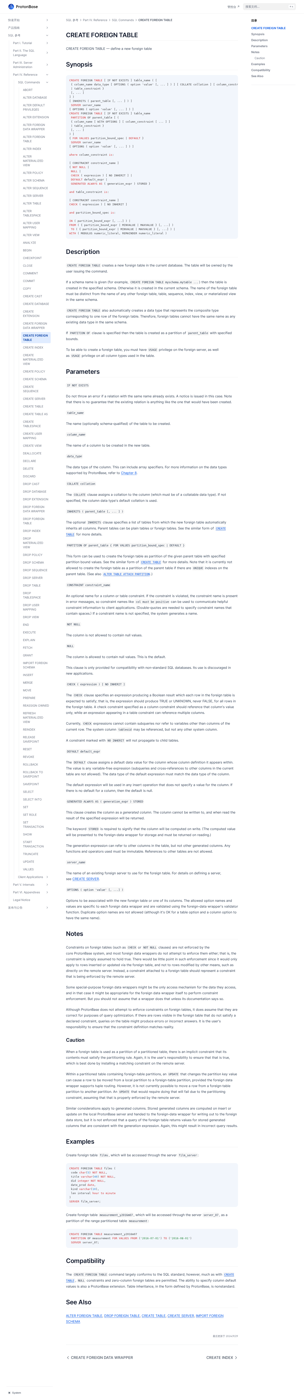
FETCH (27, 647)
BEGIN (27, 250)
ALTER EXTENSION (36, 117)
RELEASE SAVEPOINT (31, 739)
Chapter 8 (129, 473)
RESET (27, 749)
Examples (258, 64)
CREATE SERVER (34, 398)
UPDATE (28, 861)
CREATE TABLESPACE (32, 424)
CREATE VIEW (32, 445)
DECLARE (29, 461)
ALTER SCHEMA (33, 180)
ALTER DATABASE (35, 97)
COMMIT (29, 281)
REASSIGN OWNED (36, 705)
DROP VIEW (31, 617)
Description (259, 40)
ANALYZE (29, 242)
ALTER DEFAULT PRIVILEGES (34, 107)
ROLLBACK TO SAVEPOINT (33, 774)
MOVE (27, 690)
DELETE (28, 468)
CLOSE (27, 265)
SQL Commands (29, 82)
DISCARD (29, 476)
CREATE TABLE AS (35, 414)
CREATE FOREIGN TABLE (35, 338)
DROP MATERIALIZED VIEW (33, 543)
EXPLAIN (29, 640)
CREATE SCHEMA (35, 379)
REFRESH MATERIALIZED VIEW (33, 717)
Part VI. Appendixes (26, 892)
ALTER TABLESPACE (32, 213)
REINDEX (29, 729)
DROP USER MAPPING (31, 607)
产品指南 (14, 27)
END (26, 624)
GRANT (28, 655)
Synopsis (258, 34)
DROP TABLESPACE (32, 595)
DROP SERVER (33, 577)
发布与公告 (15, 907)
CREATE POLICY (34, 371)
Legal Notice (21, 900)
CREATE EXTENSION (31, 314)
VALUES (28, 869)
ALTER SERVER (33, 195)
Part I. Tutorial (22, 43)
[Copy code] (233, 80)
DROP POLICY (32, 555)
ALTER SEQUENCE (35, 188)
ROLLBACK (30, 764)
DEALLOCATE (32, 453)
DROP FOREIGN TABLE (33, 521)
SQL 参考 (14, 35)
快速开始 (14, 20)
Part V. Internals (23, 884)
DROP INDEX (32, 531)
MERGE (28, 682)
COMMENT (30, 273)
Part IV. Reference (25, 74)
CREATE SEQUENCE (30, 389)
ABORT (28, 90)
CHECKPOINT (32, 258)
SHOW (27, 834)
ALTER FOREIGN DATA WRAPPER (34, 127)
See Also (257, 76)
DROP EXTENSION (35, 499)
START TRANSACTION (33, 844)
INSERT (28, 675)
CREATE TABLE (33, 406)
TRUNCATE (30, 854)
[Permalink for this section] (141, 35)
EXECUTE (29, 632)
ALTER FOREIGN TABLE (34, 139)
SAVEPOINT (31, 784)
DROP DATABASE (34, 491)
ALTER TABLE (32, 203)
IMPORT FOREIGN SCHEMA (35, 665)
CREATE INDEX (33, 347)
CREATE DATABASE (36, 304)
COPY (27, 288)
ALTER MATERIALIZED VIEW (33, 161)
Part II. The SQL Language (24, 53)
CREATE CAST (32, 296)
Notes (255, 52)
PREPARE (29, 698)
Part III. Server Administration (22, 65)
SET (25, 807)
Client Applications (30, 877)
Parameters (259, 46)
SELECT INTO (32, 799)
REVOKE (28, 757)
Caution (260, 58)
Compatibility (260, 70)
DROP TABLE (32, 585)
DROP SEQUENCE (35, 570)
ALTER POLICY (33, 172)
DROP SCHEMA (33, 562)
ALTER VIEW (31, 235)
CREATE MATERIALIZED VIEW (33, 359)
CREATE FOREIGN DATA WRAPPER (35, 326)
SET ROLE (30, 814)
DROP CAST (31, 484)
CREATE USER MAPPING (32, 436)
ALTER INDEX (32, 149)
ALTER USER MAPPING (31, 225)
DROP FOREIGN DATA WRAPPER (34, 509)
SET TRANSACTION (33, 824)
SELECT (28, 791)
